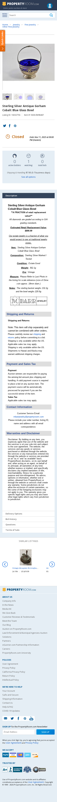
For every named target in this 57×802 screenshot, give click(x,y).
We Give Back (9, 612)
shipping (37, 334)
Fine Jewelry (30, 24)
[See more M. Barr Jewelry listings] (28, 307)
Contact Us (7, 702)
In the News (8, 604)
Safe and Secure (10, 694)
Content (3, 40)
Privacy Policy (8, 667)
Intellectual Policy (10, 679)
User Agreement (10, 663)
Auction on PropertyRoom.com (16, 628)
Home (5, 24)
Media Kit (6, 608)
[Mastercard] (20, 755)
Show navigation (5, 15)
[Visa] (13, 755)
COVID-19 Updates (11, 710)
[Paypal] (6, 755)
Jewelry (16, 24)
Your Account (8, 690)
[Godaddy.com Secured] (39, 769)
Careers (6, 648)
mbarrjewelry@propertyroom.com (28, 417)
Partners (6, 640)
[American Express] (28, 755)
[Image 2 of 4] (18, 96)
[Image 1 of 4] (28, 62)
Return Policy (8, 675)
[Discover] (35, 755)
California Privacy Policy (13, 671)
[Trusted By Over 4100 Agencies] (27, 769)
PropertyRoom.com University (16, 652)
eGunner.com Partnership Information (20, 644)
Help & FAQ (7, 706)
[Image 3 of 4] (29, 96)
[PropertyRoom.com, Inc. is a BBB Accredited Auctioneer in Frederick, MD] (12, 769)
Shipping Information (12, 698)
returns (11, 337)
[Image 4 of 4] (40, 96)
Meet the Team (9, 620)
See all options (28, 176)
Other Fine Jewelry (10, 26)
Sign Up (45, 732)
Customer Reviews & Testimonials (18, 616)
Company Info (9, 600)
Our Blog (6, 624)
